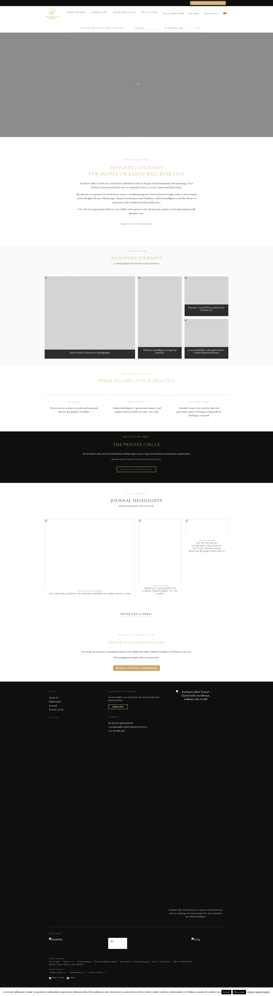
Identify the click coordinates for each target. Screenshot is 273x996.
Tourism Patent (78, 972)
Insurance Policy (98, 972)
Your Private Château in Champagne (90, 352)
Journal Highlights (136, 500)
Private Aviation (149, 12)
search (196, 28)
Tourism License (58, 972)
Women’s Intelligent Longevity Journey (160, 351)
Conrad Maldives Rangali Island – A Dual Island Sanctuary (206, 351)
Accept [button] (226, 992)
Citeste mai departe (258, 992)
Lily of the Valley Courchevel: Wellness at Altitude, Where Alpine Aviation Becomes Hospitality (207, 547)
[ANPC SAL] (56, 979)
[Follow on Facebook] (51, 723)
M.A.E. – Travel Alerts (161, 962)
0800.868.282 (77, 965)
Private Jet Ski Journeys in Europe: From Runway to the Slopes (159, 591)
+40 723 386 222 (116, 731)
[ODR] (71, 979)
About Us (54, 697)
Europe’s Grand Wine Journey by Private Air (206, 309)
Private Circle (211, 13)
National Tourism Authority (60, 965)
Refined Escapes (99, 12)
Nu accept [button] (239, 992)
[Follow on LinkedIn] (58, 723)
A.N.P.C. (176, 962)
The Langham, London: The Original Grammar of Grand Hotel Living (90, 593)
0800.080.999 (186, 962)
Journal (53, 705)
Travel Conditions (84, 962)
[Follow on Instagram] (54, 723)
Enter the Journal (136, 614)
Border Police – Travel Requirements (135, 962)
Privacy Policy (54, 962)
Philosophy (194, 13)
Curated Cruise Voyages (124, 12)
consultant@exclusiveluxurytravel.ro (127, 727)
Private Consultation (173, 13)
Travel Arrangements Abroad (105, 962)
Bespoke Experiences (76, 12)
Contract (69, 962)
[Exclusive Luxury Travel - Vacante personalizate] (53, 13)
